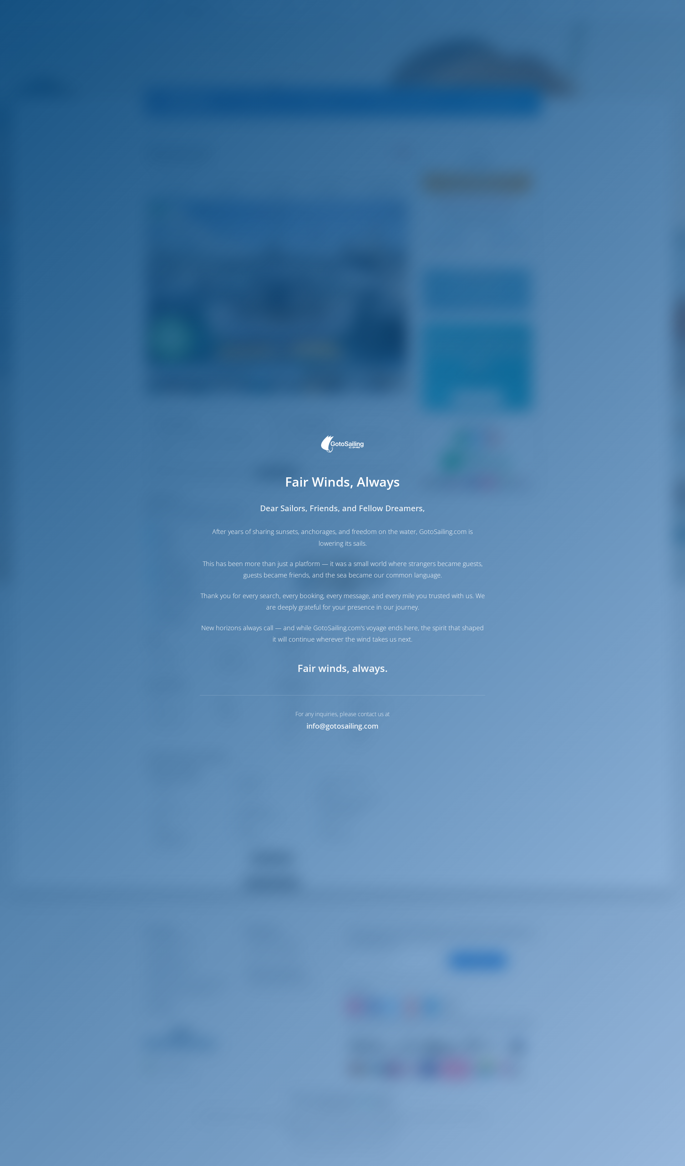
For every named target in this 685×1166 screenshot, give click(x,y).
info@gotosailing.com (342, 726)
